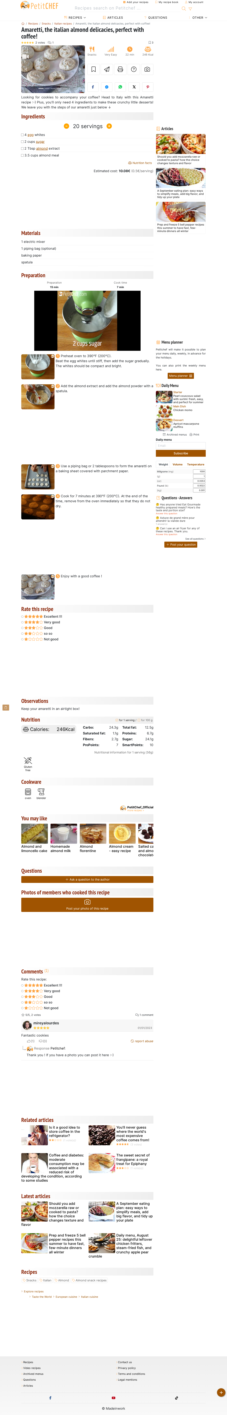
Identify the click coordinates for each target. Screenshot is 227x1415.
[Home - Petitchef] (23, 23)
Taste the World (42, 1296)
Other (197, 17)
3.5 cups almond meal (41, 155)
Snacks (31, 1280)
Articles (114, 17)
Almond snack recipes (91, 1280)
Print (196, 434)
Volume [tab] (178, 464)
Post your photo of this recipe (87, 908)
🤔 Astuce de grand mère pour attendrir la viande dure (175, 519)
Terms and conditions (131, 1373)
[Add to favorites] (93, 69)
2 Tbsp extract (42, 148)
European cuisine (66, 1296)
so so (47, 634)
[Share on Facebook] (93, 87)
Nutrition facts (142, 163)
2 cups (34, 142)
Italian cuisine (89, 1296)
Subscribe (181, 453)
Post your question (183, 544)
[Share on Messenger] (106, 87)
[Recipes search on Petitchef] (183, 8)
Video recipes (32, 1368)
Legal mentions (127, 1379)
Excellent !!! (52, 617)
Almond (63, 1280)
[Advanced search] (190, 9)
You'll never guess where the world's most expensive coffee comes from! (132, 1133)
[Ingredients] (5, 707)
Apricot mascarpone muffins (186, 425)
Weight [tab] (163, 464)
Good (48, 628)
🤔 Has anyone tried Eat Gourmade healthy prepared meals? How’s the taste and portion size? (178, 507)
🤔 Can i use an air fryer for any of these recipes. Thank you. (178, 530)
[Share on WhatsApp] (120, 87)
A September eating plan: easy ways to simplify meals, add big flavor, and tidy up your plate (134, 1212)
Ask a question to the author (89, 879)
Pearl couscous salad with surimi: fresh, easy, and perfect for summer (188, 399)
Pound (162, 485)
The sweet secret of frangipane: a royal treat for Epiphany (133, 1159)
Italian (47, 1280)
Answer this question (166, 513)
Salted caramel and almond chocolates (150, 850)
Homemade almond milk (61, 848)
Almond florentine (88, 848)
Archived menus (176, 434)
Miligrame (165, 471)
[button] (26, 69)
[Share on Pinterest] (148, 87)
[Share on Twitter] (134, 87)
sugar (40, 142)
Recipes (75, 17)
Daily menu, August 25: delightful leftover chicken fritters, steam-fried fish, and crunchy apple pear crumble (120, 1245)
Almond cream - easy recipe (121, 848)
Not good (50, 639)
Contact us (125, 1362)
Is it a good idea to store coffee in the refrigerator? (64, 1131)
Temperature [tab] (195, 464)
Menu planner (179, 375)
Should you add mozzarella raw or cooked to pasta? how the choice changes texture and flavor (52, 1214)
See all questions (194, 538)
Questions (157, 17)
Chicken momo (182, 410)
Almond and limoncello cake (34, 848)
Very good (51, 622)
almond (42, 148)
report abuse (143, 1041)
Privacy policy (127, 1368)
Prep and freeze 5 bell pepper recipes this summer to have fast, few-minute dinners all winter (67, 1243)
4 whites (34, 135)
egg (31, 135)
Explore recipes (34, 1291)
